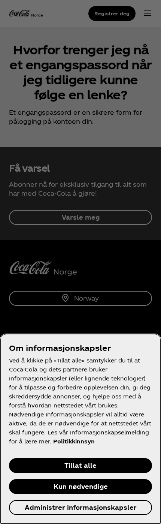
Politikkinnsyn (74, 441)
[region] (80, 429)
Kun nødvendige (81, 486)
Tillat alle (80, 465)
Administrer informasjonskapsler (81, 507)
